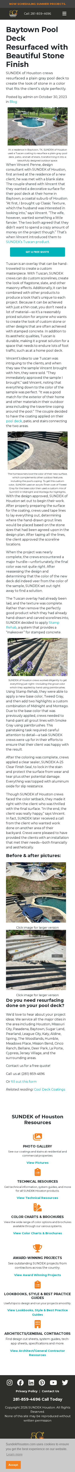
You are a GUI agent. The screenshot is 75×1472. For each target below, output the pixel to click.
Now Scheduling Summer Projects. (37, 3)
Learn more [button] (14, 1454)
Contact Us (50, 1391)
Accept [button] (13, 1464)
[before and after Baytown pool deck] (37, 893)
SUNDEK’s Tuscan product (27, 242)
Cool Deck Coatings (49, 1089)
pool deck (14, 421)
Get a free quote (37, 251)
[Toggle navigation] (64, 13)
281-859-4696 (41, 13)
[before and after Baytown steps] (37, 961)
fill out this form (24, 1082)
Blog (13, 102)
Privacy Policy (27, 1391)
